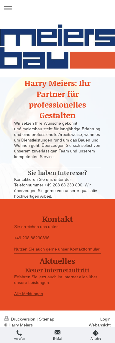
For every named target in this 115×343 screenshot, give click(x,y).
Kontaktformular (84, 249)
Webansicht (100, 325)
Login (105, 319)
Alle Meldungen (28, 293)
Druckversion (23, 319)
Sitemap (46, 319)
